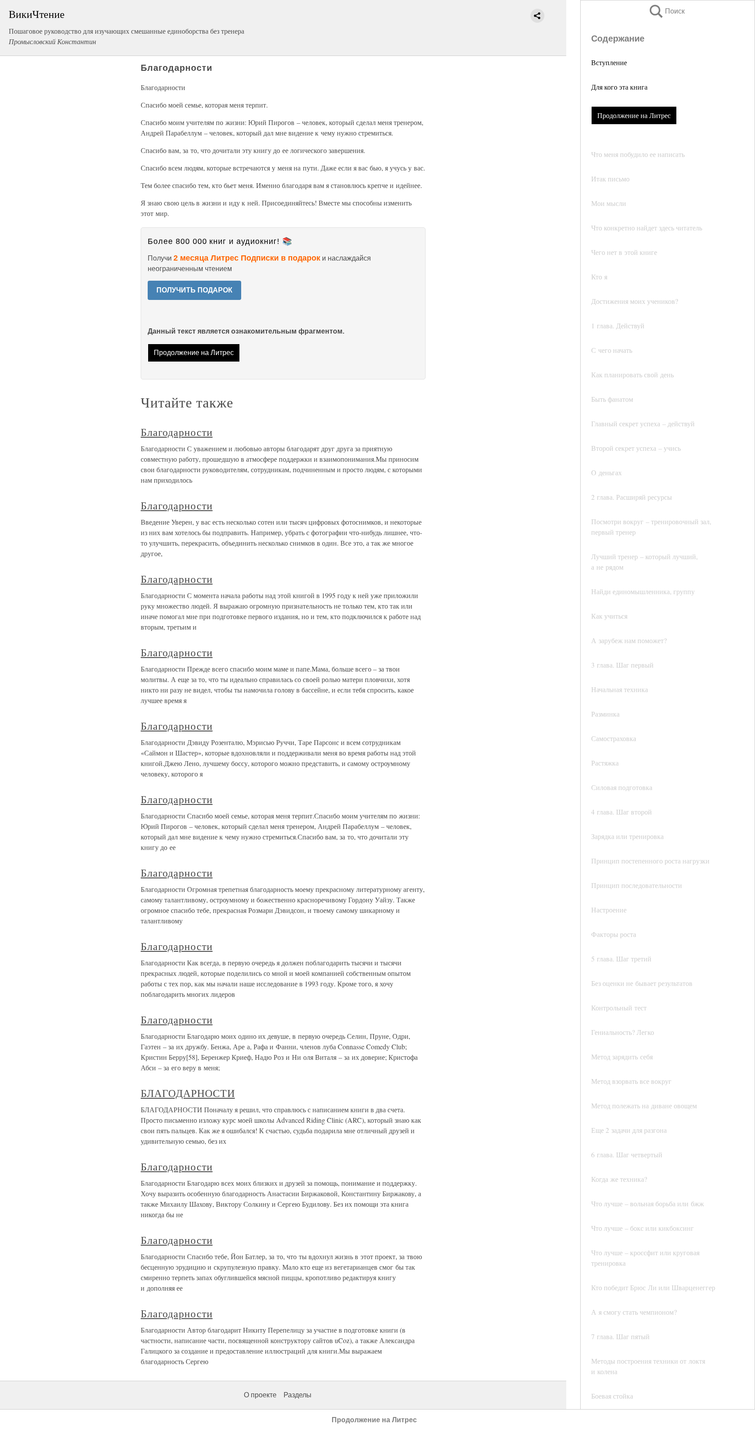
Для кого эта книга (619, 86)
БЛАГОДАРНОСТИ (188, 1093)
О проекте (260, 1395)
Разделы (298, 1395)
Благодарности (176, 432)
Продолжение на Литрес (634, 115)
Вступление (609, 62)
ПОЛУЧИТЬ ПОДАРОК (194, 290)
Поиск (666, 11)
